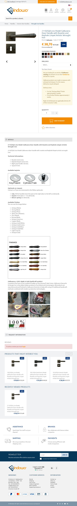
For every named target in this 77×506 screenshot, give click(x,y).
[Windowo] (16, 11)
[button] (51, 11)
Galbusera (49, 40)
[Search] (70, 18)
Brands (31, 479)
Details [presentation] (10, 139)
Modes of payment (34, 484)
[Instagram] (59, 503)
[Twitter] (62, 503)
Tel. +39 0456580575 (13, 484)
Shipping (31, 480)
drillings (45, 61)
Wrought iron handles (37, 23)
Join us (64, 455)
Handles (12, 23)
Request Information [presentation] (16, 335)
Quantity (45, 110)
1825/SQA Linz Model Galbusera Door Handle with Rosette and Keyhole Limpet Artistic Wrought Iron (15, 375)
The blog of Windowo (47, 1)
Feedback (52, 482)
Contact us (53, 479)
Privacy (52, 485)
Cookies (52, 487)
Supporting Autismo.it (35, 487)
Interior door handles (23, 23)
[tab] (38, 140)
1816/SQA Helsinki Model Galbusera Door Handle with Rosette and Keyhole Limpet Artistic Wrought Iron (61, 375)
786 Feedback (11, 1)
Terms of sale (53, 484)
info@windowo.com (66, 1)
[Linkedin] (67, 503)
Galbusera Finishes (48, 51)
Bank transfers (33, 485)
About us (52, 480)
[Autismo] (56, 468)
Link (55, 458)
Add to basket (59, 121)
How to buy (32, 482)
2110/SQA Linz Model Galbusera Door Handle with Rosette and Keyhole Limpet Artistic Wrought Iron (15, 408)
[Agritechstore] (52, 468)
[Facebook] (57, 503)
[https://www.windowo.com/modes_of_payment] (38, 494)
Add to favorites (50, 127)
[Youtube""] (65, 503)
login (23, 346)
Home (6, 23)
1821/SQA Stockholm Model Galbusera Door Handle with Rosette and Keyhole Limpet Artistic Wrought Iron (38, 375)
